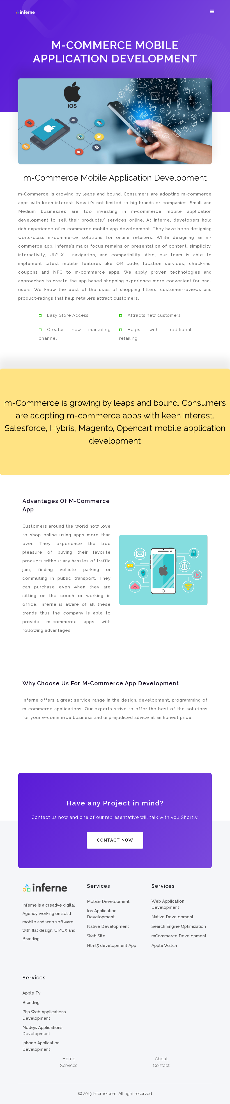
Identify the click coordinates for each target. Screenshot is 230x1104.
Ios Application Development (101, 914)
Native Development (108, 926)
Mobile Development (108, 901)
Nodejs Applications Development (42, 1031)
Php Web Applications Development (44, 1015)
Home (68, 1058)
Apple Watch (164, 945)
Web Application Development (167, 904)
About (161, 1058)
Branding (31, 1002)
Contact (161, 1065)
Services (68, 1065)
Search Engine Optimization (178, 926)
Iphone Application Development (40, 1046)
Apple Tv (31, 993)
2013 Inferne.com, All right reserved (117, 1093)
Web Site (96, 935)
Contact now (115, 840)
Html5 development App (111, 945)
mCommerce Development (178, 935)
